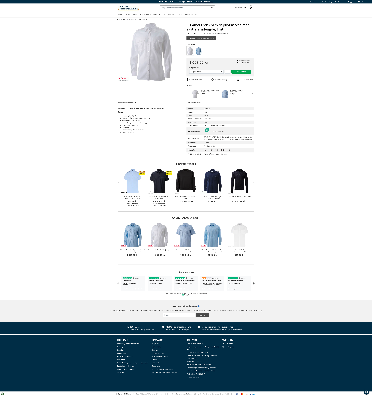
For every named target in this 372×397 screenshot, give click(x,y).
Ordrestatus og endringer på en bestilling (132, 363)
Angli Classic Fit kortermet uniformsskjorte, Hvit (239, 251)
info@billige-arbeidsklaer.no (178, 327)
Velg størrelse (194, 68)
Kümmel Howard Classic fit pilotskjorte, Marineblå (212, 197)
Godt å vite (192, 340)
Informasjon (157, 340)
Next (252, 94)
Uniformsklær (143, 19)
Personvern (156, 347)
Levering (120, 350)
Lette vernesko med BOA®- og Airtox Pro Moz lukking (202, 357)
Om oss (155, 360)
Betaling (120, 347)
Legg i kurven (241, 72)
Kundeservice (314, 2)
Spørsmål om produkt (160, 356)
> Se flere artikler (193, 377)
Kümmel (207, 109)
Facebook (229, 344)
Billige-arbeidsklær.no (124, 394)
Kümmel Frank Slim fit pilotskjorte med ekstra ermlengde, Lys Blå (132, 251)
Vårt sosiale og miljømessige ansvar (165, 372)
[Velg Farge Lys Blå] (199, 51)
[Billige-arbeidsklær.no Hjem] (128, 8)
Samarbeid (156, 366)
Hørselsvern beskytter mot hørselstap (201, 371)
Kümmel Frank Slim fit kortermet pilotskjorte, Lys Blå (186, 251)
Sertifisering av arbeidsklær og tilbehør (201, 368)
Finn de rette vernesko (195, 344)
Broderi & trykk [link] (192, 15)
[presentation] (252, 183)
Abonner (202, 315)
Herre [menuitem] (120, 15)
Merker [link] (170, 15)
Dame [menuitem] (127, 15)
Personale (155, 363)
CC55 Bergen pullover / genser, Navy (239, 196)
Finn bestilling (327, 2)
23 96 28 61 (135, 327)
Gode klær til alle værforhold (197, 352)
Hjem (119, 19)
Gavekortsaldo (340, 2)
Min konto (121, 360)
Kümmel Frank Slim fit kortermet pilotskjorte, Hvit (210, 91)
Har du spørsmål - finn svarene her (217, 327)
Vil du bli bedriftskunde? (126, 369)
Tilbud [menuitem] (179, 15)
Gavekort (120, 372)
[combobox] (187, 7)
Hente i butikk (122, 353)
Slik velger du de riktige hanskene (199, 364)
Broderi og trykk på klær (126, 366)
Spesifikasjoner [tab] (194, 103)
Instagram (230, 347)
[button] (366, 392)
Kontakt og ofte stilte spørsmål (128, 344)
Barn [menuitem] (135, 15)
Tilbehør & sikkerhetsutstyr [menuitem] (152, 15)
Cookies (155, 350)
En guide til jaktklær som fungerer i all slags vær (203, 348)
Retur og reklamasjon (125, 356)
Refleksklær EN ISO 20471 (196, 374)
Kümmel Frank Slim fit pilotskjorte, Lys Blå (236, 91)
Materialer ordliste (194, 361)
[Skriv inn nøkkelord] (212, 7)
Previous (188, 94)
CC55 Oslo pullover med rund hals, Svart (186, 197)
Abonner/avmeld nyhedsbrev (162, 369)
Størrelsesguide (158, 353)
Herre (124, 19)
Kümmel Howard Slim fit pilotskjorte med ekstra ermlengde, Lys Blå (212, 251)
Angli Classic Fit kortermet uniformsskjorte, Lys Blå (132, 197)
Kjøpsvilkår (156, 344)
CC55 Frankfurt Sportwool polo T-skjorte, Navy (159, 197)
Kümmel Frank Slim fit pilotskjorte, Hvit (159, 250)
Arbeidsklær (132, 19)
